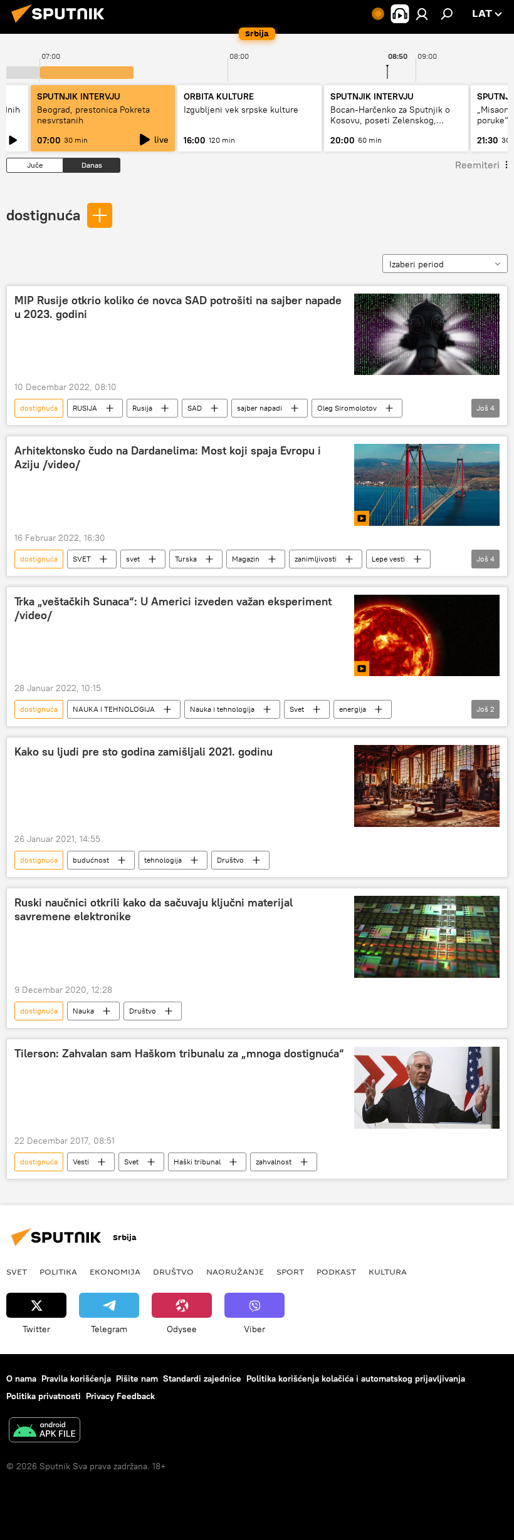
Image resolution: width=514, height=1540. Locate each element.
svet (133, 558)
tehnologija (163, 860)
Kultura (388, 1271)
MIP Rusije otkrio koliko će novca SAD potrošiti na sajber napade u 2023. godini (178, 307)
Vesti (81, 1161)
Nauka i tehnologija (222, 709)
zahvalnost (273, 1161)
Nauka (83, 1010)
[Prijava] (421, 13)
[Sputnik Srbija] (61, 24)
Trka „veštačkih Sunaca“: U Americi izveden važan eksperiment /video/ (173, 608)
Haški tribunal (197, 1161)
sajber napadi (259, 408)
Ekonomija (115, 1271)
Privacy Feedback (120, 1396)
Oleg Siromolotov (347, 408)
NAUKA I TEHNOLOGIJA (114, 709)
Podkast (336, 1271)
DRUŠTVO (173, 1271)
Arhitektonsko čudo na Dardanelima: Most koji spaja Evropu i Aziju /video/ (167, 457)
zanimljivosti (316, 558)
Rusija (142, 408)
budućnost (91, 860)
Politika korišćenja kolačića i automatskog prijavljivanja (355, 1378)
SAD (194, 408)
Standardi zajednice (202, 1378)
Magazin (246, 558)
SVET (82, 558)
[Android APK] (44, 1431)
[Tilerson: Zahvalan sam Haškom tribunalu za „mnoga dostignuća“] (427, 1088)
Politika (58, 1271)
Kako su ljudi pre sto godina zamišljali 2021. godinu (143, 752)
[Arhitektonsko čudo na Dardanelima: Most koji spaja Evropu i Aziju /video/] (427, 484)
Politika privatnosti (43, 1396)
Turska (186, 558)
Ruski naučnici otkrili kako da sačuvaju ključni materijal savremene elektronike (153, 909)
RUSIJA (85, 408)
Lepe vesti (388, 558)
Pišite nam (137, 1378)
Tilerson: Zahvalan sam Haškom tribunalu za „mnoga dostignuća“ (179, 1053)
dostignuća (43, 214)
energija (352, 709)
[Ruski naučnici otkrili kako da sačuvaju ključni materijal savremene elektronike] (427, 937)
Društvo (230, 860)
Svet (297, 709)
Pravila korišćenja (76, 1378)
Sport (290, 1271)
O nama (21, 1378)
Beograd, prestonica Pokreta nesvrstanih (93, 115)
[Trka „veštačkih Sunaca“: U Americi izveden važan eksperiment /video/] (427, 635)
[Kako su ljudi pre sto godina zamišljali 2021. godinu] (427, 786)
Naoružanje (235, 1271)
